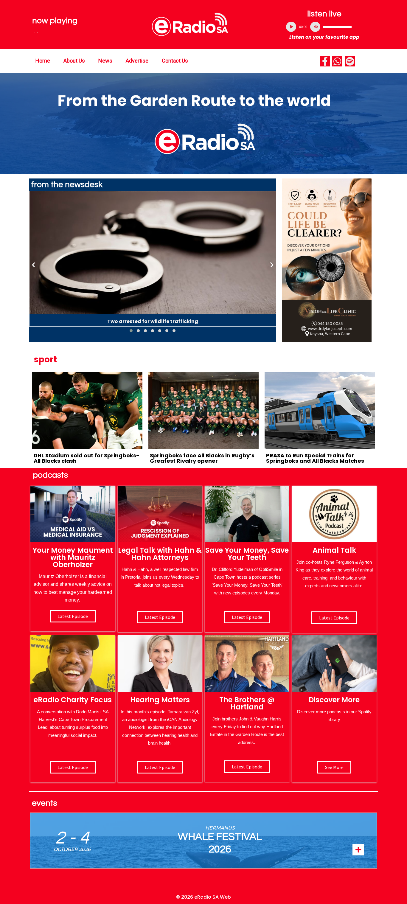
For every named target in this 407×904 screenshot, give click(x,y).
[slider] (337, 27)
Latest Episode (247, 617)
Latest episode (73, 616)
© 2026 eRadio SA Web (203, 897)
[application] (324, 27)
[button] (131, 331)
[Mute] (315, 27)
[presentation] (34, 264)
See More (334, 767)
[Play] (291, 27)
